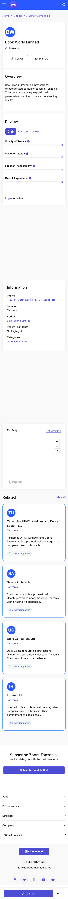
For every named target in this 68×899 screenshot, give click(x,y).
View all (61, 497)
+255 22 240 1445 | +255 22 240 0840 (31, 300)
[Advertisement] (34, 243)
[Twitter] (24, 879)
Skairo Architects (19, 582)
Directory (19, 15)
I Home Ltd (14, 695)
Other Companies (39, 15)
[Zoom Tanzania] (13, 4)
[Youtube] (53, 879)
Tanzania (14, 48)
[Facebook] (43, 879)
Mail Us (43, 58)
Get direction (53, 430)
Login (8, 198)
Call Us (19, 58)
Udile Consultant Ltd (21, 638)
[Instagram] (15, 879)
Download (36, 851)
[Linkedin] (34, 879)
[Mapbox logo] (15, 482)
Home (5, 15)
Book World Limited (18, 320)
